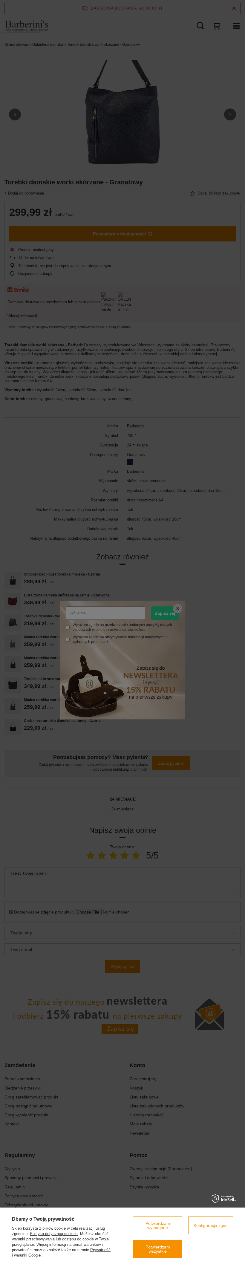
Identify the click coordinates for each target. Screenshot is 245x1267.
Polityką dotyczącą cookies (54, 1233)
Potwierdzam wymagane (158, 1225)
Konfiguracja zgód (211, 1225)
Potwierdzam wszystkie (158, 1249)
